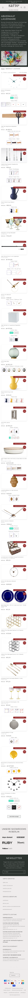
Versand (5, 992)
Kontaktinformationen (14, 992)
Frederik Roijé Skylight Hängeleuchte (9, 164)
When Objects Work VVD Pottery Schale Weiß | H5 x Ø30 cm (14, 459)
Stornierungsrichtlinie (15, 994)
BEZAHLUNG (6, 903)
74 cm (11, 528)
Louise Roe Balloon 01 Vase (7, 732)
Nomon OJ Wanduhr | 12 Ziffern (8, 793)
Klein (11, 332)
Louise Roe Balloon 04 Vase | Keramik (9, 490)
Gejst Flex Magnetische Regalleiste (8, 126)
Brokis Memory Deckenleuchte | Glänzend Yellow (12, 762)
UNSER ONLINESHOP (8, 885)
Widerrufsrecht (7, 990)
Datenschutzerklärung (17, 990)
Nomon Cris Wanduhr (6, 294)
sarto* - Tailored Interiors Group (15, 988)
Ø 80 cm (17, 800)
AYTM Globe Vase (5, 361)
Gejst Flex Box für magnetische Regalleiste (10, 325)
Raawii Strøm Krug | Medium (7, 202)
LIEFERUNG (5, 900)
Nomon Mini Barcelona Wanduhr (8, 581)
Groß (16, 332)
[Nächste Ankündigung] (25, 1)
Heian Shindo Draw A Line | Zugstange (10, 256)
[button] (2, 7)
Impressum (23, 992)
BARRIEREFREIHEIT (7, 909)
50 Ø (12, 97)
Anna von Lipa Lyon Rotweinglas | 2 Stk (10, 701)
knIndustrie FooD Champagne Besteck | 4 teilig (11, 678)
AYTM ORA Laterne (5, 422)
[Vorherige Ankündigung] (2, 1)
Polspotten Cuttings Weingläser (8, 232)
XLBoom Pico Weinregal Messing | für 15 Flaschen (12, 630)
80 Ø (16, 97)
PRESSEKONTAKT (7, 891)
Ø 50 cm (11, 800)
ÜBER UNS (5, 882)
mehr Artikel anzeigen (14, 816)
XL (17, 437)
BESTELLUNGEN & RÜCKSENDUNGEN (11, 906)
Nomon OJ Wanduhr (6, 90)
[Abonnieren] (23, 872)
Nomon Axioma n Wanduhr (7, 520)
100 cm (16, 528)
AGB (25, 990)
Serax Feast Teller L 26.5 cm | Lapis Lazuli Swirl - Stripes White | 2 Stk (13, 606)
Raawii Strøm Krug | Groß (7, 391)
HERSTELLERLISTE (7, 888)
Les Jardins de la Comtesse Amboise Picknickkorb (12, 557)
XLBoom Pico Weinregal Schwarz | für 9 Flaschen (12, 654)
